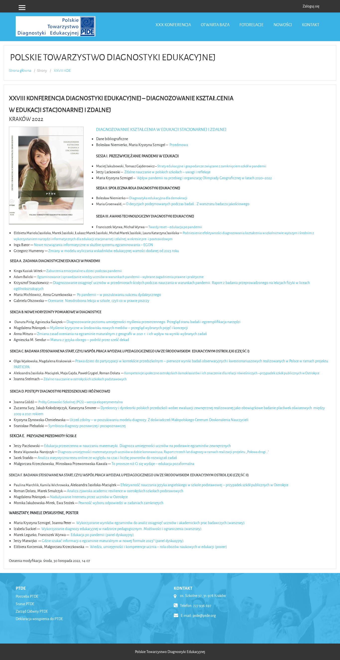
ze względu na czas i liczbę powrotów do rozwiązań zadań (132, 457)
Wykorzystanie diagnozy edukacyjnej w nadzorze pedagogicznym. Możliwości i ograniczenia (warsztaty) (121, 528)
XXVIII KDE (62, 70)
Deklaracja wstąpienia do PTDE (39, 618)
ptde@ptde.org (204, 615)
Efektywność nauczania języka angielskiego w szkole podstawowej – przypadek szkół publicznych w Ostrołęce (204, 484)
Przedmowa (179, 144)
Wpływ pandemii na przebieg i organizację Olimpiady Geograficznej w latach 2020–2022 (204, 178)
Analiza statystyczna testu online (63, 457)
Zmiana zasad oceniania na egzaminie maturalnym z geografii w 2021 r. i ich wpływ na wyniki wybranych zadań (122, 333)
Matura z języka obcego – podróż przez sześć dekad (89, 339)
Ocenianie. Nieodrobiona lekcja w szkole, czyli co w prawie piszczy (98, 300)
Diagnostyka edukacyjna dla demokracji (158, 197)
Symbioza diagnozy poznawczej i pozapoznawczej (87, 425)
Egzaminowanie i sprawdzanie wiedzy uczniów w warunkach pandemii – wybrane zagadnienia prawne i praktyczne (120, 276)
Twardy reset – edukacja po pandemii (175, 226)
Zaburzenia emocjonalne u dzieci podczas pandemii (84, 270)
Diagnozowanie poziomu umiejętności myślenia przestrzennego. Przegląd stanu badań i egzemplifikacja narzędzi (153, 321)
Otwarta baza (215, 24)
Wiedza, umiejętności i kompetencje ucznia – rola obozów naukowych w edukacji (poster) (158, 546)
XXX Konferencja (173, 24)
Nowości (283, 24)
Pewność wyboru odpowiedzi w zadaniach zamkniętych (120, 502)
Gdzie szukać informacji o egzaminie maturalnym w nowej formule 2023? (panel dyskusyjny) (113, 540)
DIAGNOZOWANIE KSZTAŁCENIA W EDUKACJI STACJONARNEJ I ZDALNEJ (161, 129)
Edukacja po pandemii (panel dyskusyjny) (102, 534)
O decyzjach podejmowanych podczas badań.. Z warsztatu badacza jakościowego (187, 203)
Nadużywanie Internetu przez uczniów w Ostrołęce (89, 496)
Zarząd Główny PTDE (32, 611)
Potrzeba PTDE (27, 596)
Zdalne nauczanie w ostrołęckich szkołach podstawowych (85, 379)
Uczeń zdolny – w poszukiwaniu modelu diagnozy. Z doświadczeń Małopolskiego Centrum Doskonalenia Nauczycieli (159, 419)
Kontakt (310, 24)
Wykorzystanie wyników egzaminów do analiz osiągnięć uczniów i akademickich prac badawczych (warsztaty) (160, 522)
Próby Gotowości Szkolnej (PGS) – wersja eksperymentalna (80, 401)
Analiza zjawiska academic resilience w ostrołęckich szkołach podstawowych (125, 490)
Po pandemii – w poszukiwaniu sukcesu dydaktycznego (119, 294)
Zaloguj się (311, 6)
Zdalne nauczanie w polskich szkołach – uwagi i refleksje (167, 172)
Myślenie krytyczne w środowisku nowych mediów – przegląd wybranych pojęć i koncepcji (119, 327)
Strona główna (20, 70)
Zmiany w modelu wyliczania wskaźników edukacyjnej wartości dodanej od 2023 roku (113, 250)
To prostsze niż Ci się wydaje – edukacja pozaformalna (153, 463)
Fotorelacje (251, 24)
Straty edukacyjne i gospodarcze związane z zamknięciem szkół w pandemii (211, 166)
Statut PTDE (25, 603)
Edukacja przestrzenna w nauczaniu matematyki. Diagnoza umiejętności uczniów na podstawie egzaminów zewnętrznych (137, 445)
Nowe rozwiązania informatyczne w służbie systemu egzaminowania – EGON (93, 244)
